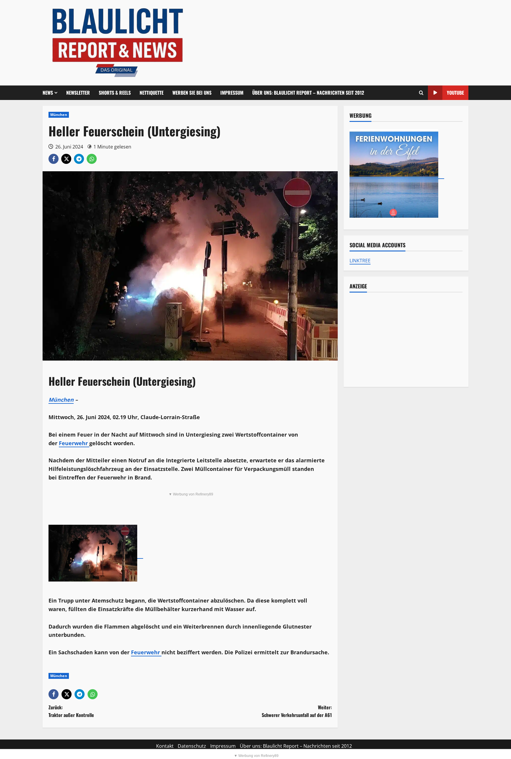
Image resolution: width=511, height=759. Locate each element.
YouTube (455, 92)
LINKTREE (360, 260)
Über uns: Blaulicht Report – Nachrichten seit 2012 (308, 92)
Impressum (231, 92)
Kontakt (165, 746)
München (58, 114)
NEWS (48, 92)
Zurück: (71, 711)
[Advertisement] (406, 339)
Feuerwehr (74, 443)
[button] (421, 92)
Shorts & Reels (115, 92)
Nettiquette (152, 92)
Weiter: (297, 711)
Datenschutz (192, 746)
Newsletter (78, 92)
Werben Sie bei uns (191, 92)
